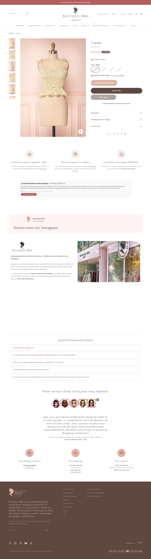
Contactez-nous (102, 14)
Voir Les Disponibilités (117, 76)
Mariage (84, 26)
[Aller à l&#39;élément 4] (12, 78)
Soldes (133, 26)
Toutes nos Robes (34, 26)
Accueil (11, 33)
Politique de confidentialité (95, 493)
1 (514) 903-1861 (75, 472)
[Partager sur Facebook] (114, 134)
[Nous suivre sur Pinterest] (20, 543)
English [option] (130, 14)
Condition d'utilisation (94, 496)
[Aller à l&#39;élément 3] (12, 66)
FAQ (64, 514)
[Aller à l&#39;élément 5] (12, 89)
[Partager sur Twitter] (118, 134)
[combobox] (17, 13)
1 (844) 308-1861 (75, 470)
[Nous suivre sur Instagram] (15, 543)
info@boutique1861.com (121, 470)
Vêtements (49, 26)
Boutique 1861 (95, 47)
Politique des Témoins (93, 489)
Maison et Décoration (100, 26)
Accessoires (63, 26)
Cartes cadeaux (68, 493)
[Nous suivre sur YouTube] (25, 543)
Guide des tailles (68, 489)
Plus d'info (43, 169)
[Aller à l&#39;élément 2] (12, 55)
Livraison (66, 500)
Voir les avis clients (28, 194)
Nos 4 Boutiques (119, 26)
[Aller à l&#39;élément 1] (12, 43)
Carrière (66, 510)
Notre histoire (68, 507)
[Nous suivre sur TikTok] (31, 543)
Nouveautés (20, 26)
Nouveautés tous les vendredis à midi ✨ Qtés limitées (75, 2)
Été (74, 26)
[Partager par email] (125, 134)
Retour (114, 14)
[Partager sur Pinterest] (121, 134)
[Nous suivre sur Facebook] (10, 543)
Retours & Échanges (69, 496)
